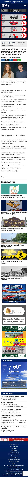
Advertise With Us (14, 457)
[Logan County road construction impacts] (14, 254)
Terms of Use (14, 450)
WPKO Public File (14, 444)
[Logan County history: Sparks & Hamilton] (14, 271)
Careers (14, 463)
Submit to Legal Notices (18, 1)
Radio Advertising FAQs (14, 467)
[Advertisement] (14, 10)
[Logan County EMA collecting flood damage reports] (14, 238)
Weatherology (22, 474)
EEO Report (14, 448)
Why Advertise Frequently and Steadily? (14, 465)
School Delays (14, 2)
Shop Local (14, 455)
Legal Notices (7, 1)
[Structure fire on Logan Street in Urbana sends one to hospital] (14, 205)
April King (18, 57)
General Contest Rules (14, 454)
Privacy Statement (14, 452)
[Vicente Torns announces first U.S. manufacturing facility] (14, 222)
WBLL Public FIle (14, 446)
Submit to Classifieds (14, 461)
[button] (25, 6)
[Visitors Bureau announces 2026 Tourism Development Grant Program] (14, 189)
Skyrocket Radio (18, 473)
